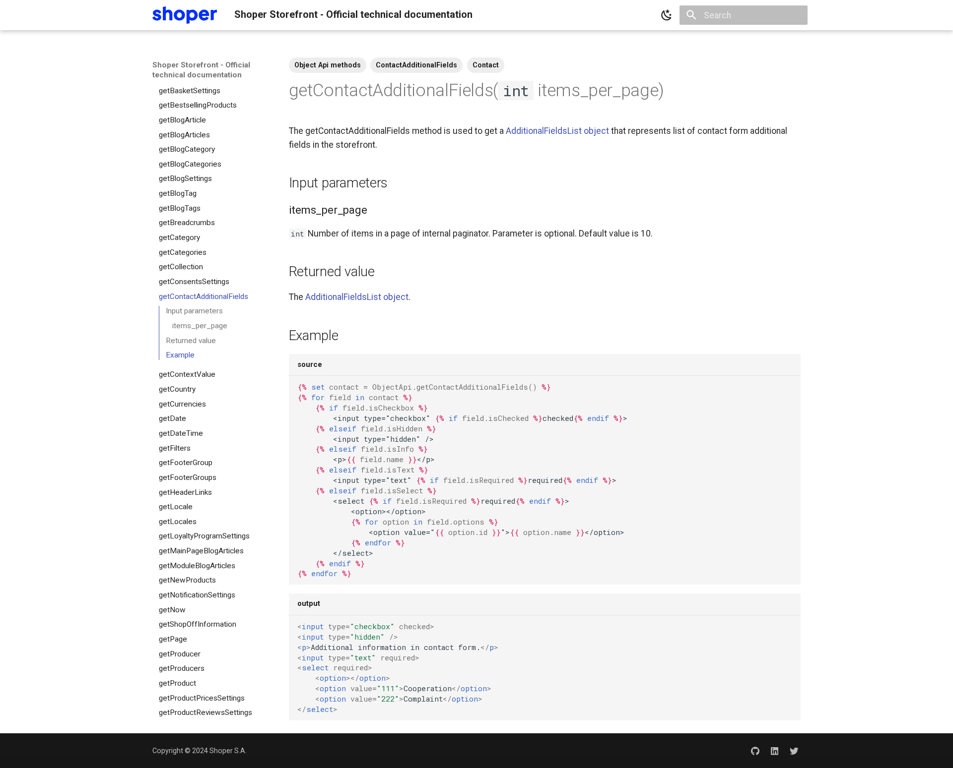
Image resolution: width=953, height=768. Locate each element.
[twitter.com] (794, 751)
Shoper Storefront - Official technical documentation (201, 69)
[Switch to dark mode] (667, 15)
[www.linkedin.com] (774, 751)
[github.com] (754, 751)
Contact (486, 65)
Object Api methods (327, 65)
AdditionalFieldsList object (557, 131)
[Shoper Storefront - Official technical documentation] (184, 15)
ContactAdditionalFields (416, 65)
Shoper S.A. (228, 751)
